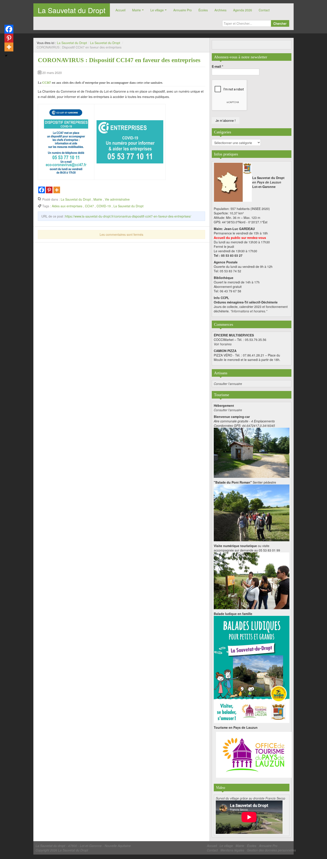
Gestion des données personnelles (271, 850)
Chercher (280, 23)
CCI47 (46, 82)
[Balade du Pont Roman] (251, 512)
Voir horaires (223, 344)
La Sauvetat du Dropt (71, 10)
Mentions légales (232, 850)
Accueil (120, 10)
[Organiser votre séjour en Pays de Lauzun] (254, 755)
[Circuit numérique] (251, 580)
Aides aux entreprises (67, 206)
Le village (157, 10)
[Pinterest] (49, 190)
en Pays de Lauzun (266, 182)
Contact (264, 10)
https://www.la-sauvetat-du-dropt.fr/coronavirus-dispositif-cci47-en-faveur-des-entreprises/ (128, 216)
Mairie (136, 10)
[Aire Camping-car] (251, 452)
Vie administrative (117, 199)
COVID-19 (104, 206)
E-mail (217, 66)
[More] (56, 190)
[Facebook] (41, 190)
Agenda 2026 (242, 10)
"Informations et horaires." (248, 311)
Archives (220, 10)
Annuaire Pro (182, 10)
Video (220, 787)
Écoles (203, 10)
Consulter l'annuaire (228, 383)
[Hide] (6, 55)
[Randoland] (251, 669)
